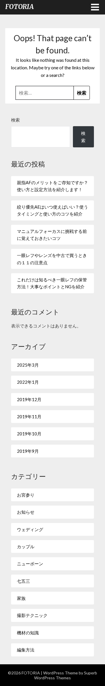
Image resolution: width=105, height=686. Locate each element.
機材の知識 (28, 632)
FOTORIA (19, 7)
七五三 (23, 581)
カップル (25, 546)
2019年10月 (29, 433)
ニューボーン (30, 563)
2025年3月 (28, 365)
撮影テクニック (32, 615)
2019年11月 (29, 416)
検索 (15, 119)
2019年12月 (29, 399)
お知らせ (25, 512)
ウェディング (30, 529)
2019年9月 (28, 451)
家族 (21, 598)
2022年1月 (28, 382)
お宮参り (25, 494)
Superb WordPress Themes (65, 675)
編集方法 (25, 649)
